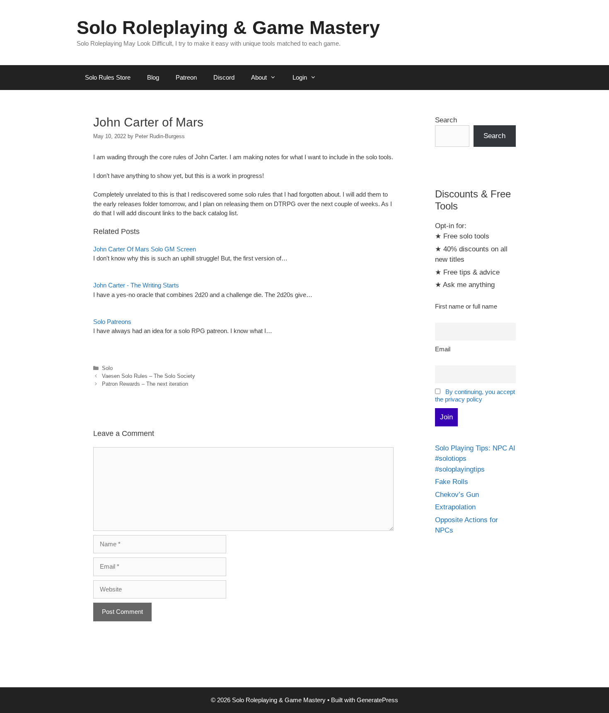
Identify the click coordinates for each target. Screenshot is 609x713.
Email (442, 349)
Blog (153, 77)
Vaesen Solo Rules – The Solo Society (148, 376)
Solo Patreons (112, 321)
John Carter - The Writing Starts (136, 285)
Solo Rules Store (107, 77)
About (259, 77)
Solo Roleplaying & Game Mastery (228, 27)
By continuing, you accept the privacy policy (475, 395)
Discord (223, 77)
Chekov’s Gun (457, 495)
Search (446, 120)
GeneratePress (377, 699)
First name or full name (466, 306)
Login (299, 77)
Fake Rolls (451, 482)
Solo (107, 368)
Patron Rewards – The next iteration (145, 384)
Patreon (186, 77)
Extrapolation (455, 507)
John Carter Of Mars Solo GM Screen (144, 249)
